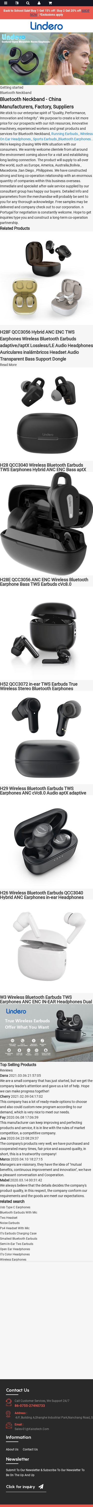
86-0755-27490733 (30, 1406)
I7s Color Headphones (15, 1254)
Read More (8, 365)
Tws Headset (8, 1218)
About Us (12, 1449)
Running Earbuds (64, 134)
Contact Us (30, 1449)
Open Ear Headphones (15, 1249)
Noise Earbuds (10, 1223)
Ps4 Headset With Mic (15, 1228)
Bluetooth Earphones (74, 139)
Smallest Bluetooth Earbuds (18, 1238)
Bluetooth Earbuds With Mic (18, 1212)
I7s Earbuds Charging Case (18, 1233)
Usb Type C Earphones (15, 1207)
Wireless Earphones (13, 1259)
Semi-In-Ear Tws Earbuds (16, 1244)
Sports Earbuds (45, 139)
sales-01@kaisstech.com (32, 1429)
